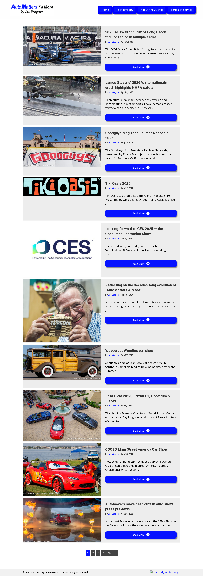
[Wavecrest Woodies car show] (62, 363)
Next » (112, 553)
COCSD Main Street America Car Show (136, 449)
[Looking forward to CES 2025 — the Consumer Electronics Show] (62, 250)
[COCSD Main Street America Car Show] (62, 469)
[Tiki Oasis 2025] (62, 186)
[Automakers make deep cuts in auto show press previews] (62, 520)
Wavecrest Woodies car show (129, 351)
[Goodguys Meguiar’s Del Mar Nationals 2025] (62, 147)
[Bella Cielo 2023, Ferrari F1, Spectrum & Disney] (62, 415)
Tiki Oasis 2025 (117, 183)
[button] (141, 67)
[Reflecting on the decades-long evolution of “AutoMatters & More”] (62, 310)
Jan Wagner (114, 42)
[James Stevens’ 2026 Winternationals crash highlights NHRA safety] (62, 96)
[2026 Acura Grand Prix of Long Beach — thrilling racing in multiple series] (62, 46)
